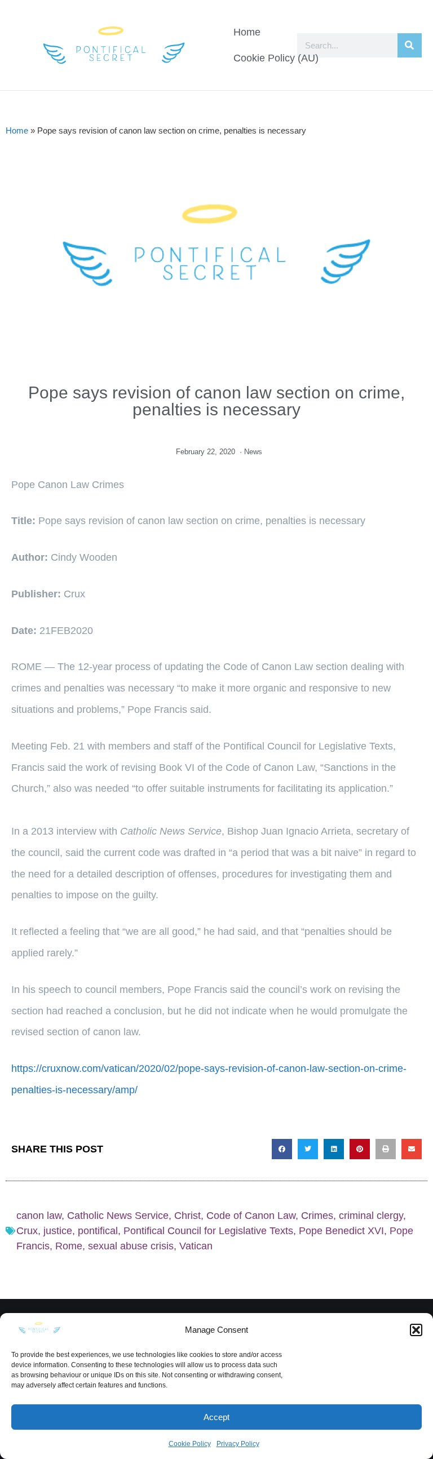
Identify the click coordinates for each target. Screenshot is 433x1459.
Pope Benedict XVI (341, 1230)
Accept (216, 1417)
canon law (38, 1215)
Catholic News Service (118, 1215)
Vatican (196, 1246)
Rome (68, 1246)
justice (57, 1230)
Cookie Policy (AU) (276, 58)
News (253, 451)
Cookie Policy (190, 1444)
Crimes (317, 1215)
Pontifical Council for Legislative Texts (208, 1230)
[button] (416, 1330)
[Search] (409, 45)
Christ (187, 1215)
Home (246, 32)
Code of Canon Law (250, 1215)
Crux (27, 1230)
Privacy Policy (237, 1444)
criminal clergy (371, 1215)
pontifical (98, 1230)
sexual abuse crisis (131, 1246)
